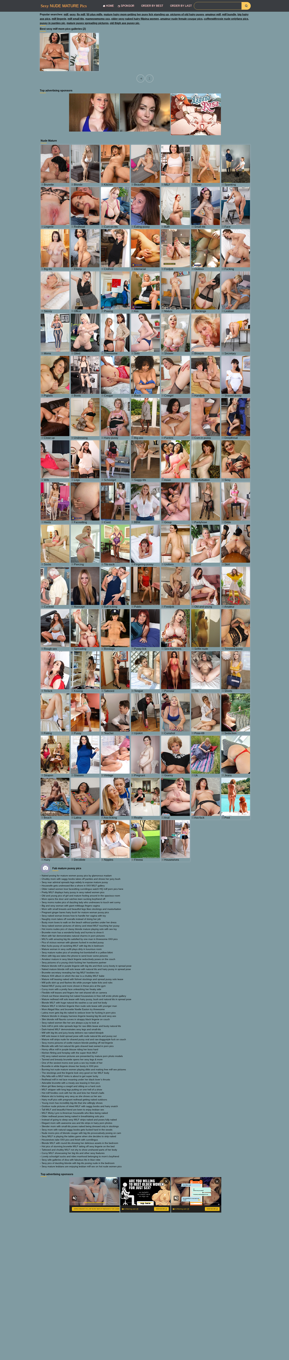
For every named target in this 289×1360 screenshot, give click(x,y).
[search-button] (246, 6)
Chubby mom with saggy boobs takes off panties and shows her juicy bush (81, 879)
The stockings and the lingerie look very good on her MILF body (75, 1072)
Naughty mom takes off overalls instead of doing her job (71, 919)
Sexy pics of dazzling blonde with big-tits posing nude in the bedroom (78, 1163)
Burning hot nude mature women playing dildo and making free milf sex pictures (84, 1069)
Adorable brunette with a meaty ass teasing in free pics (71, 1083)
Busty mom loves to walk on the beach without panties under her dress (79, 922)
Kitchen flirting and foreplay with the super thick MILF (70, 1052)
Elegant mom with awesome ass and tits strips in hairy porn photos (77, 1123)
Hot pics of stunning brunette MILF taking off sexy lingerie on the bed (78, 1146)
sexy (72, 14)
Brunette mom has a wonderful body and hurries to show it (73, 932)
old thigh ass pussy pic (124, 23)
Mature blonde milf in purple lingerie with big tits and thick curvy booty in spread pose (86, 966)
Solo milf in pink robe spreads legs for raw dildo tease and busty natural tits (81, 1026)
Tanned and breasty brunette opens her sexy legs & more (72, 1059)
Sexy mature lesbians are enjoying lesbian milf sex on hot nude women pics (82, 1166)
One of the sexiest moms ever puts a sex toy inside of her (72, 1062)
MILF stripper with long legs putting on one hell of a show (72, 1089)
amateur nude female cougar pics (181, 18)
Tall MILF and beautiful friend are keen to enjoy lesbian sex (73, 1109)
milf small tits (76, 18)
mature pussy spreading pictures (88, 23)
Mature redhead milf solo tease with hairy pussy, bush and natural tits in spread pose (86, 999)
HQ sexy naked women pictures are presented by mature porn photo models (82, 1056)
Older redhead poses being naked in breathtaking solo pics (73, 1116)
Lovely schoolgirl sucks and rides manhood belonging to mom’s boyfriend (80, 1156)
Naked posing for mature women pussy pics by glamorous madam (77, 875)
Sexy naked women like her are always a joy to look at (70, 1022)
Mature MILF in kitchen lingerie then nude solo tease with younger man (79, 1006)
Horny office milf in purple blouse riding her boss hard (70, 1049)
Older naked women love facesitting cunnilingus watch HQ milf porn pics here (82, 889)
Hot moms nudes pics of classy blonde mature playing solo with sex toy (79, 929)
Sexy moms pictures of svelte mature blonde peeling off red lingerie (77, 1042)
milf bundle (229, 14)
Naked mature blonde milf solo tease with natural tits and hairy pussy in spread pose (86, 969)
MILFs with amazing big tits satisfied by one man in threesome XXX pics (80, 939)
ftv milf (81, 14)
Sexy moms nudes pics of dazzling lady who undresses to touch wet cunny (81, 902)
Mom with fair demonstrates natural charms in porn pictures (73, 935)
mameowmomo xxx (97, 18)
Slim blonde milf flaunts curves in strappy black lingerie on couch (76, 1019)
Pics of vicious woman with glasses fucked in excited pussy (73, 942)
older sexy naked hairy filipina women (135, 18)
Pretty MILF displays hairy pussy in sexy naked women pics (73, 892)
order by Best (152, 5)
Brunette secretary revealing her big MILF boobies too (70, 972)
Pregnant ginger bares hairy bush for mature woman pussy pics (75, 912)
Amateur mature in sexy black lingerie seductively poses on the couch (78, 959)
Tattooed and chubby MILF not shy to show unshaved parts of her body (79, 1149)
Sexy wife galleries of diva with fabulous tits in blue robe (71, 1159)
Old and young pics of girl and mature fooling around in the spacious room (81, 895)
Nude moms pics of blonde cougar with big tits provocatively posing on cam (81, 1133)
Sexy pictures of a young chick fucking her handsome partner (74, 962)
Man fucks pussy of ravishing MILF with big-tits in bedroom (73, 945)
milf (66, 14)
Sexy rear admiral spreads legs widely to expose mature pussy (75, 882)
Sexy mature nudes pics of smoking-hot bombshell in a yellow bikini (77, 952)
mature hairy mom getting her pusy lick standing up (136, 14)
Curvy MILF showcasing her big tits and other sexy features (73, 1153)
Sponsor (127, 5)
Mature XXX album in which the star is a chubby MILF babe (73, 976)
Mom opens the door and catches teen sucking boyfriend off (73, 899)
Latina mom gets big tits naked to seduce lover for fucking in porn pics (79, 1012)
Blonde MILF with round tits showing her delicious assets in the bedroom (80, 1143)
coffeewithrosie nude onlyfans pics (226, 18)
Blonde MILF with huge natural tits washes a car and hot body (74, 1002)
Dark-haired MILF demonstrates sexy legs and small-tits (71, 1029)
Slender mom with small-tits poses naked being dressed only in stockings (80, 1126)
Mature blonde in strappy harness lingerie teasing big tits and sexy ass (79, 1016)
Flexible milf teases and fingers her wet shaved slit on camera (74, 992)
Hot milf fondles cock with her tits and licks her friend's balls (73, 1093)
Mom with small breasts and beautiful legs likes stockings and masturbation (81, 909)
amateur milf (213, 14)
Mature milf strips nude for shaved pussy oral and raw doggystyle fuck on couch (84, 1039)
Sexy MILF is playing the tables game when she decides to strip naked (79, 1136)
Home (110, 5)
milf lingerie (59, 18)
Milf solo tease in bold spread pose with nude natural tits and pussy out (79, 1036)
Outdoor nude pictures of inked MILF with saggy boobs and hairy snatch (80, 1106)
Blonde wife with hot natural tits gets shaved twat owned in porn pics (78, 1046)
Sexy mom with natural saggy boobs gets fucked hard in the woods (77, 1129)
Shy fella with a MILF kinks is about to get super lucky (70, 1076)
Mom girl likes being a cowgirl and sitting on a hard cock (71, 1086)
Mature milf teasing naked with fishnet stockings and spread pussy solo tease (82, 979)
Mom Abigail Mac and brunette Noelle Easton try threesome (73, 1009)
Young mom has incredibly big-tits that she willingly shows (72, 1103)
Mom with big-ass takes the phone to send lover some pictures (75, 955)
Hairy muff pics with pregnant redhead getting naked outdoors (74, 1099)
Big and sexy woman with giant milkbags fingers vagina (71, 905)
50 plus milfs (94, 14)
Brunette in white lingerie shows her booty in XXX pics (70, 1066)
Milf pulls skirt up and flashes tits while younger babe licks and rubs (77, 982)
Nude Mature (64, 6)
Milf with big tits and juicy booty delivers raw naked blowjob (73, 1032)
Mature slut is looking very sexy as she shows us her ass (72, 1096)
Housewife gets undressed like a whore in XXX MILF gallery (73, 885)
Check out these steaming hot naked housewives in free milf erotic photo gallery (84, 996)
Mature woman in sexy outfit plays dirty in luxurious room (72, 949)
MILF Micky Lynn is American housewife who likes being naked (75, 1113)
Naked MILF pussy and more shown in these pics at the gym (74, 986)
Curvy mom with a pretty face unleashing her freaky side (71, 989)
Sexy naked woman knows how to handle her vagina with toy (74, 915)
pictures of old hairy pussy (187, 14)
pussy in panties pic (52, 23)
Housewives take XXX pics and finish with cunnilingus (70, 1139)
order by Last (181, 5)
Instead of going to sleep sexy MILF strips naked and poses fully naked (79, 1119)
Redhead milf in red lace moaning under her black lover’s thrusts (76, 1079)
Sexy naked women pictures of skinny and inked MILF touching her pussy (80, 925)
